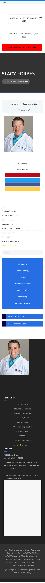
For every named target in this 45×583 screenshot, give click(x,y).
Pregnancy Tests (8, 233)
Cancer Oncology (22, 271)
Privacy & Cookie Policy (10, 241)
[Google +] (22, 189)
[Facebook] (22, 184)
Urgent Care (6, 207)
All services (22, 264)
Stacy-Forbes (11, 81)
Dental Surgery (22, 277)
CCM (33, 573)
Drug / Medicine (22, 290)
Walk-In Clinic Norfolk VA (24, 556)
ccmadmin (14, 104)
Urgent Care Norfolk (25, 559)
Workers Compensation (11, 228)
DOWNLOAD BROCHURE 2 (17, 324)
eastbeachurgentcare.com (29, 569)
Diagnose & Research (23, 283)
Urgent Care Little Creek (29, 562)
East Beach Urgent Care (14, 550)
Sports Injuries (7, 224)
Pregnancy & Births (22, 303)
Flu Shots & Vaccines (9, 211)
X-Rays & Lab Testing (10, 215)
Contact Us (6, 237)
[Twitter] (22, 180)
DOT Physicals (7, 220)
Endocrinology (22, 297)
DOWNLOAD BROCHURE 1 (17, 316)
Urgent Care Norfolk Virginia (22, 565)
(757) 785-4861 (18, 34)
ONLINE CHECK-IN (9, 246)
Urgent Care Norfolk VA (21, 553)
